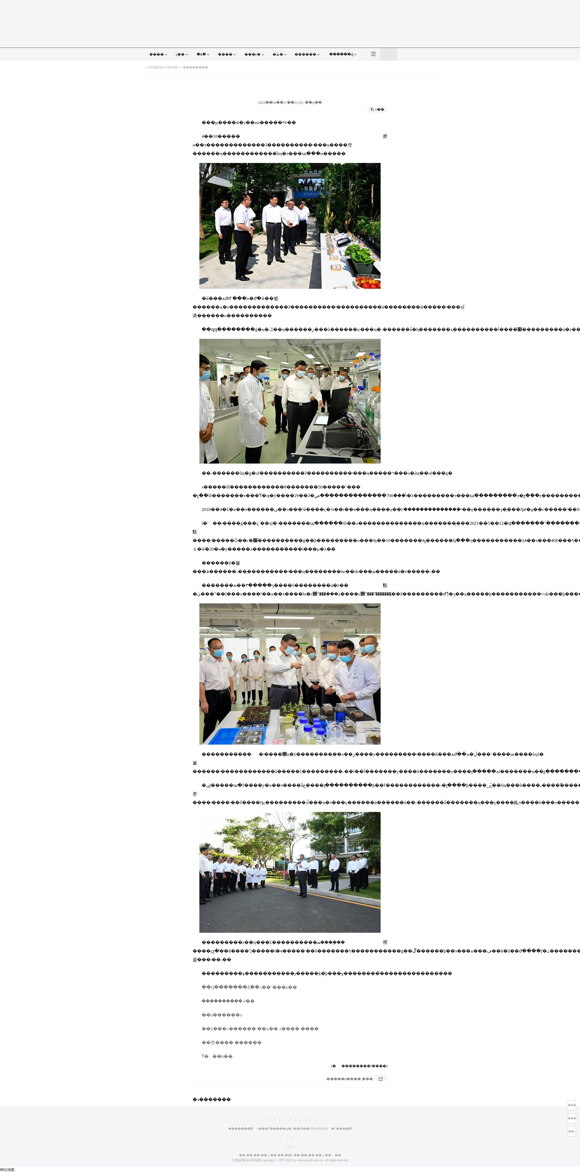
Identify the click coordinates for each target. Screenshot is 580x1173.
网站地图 (7, 1170)
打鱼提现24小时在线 (163, 67)
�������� (195, 67)
